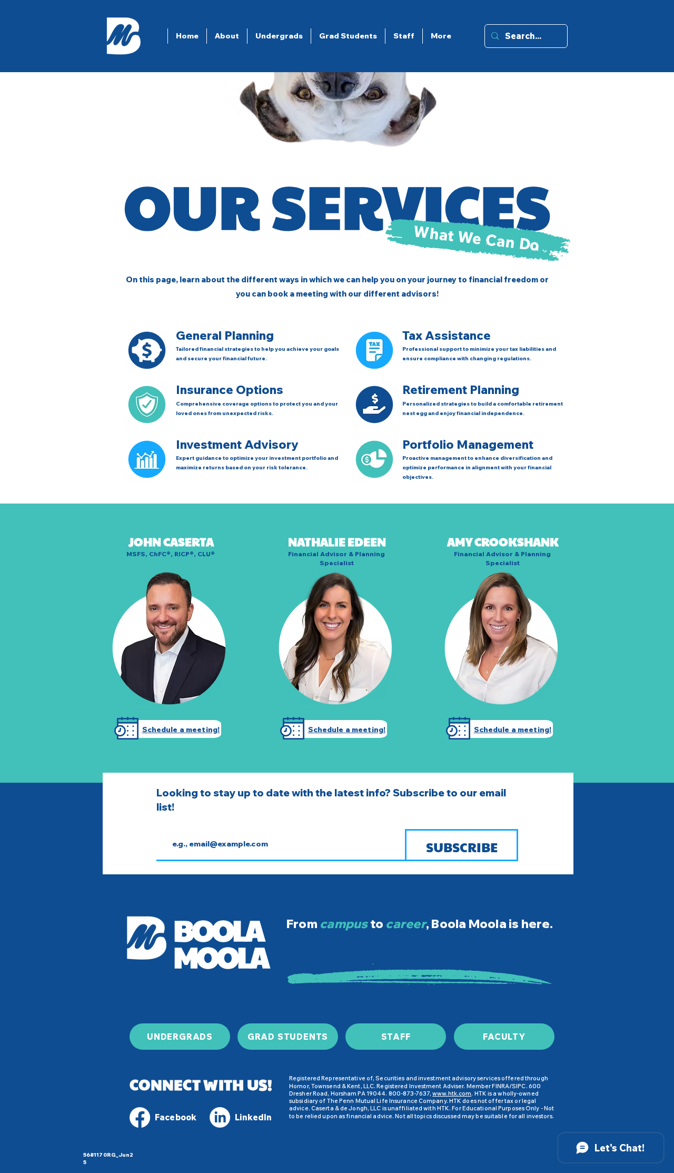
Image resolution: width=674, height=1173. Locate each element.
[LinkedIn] (220, 1117)
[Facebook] (140, 1117)
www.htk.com (451, 1093)
